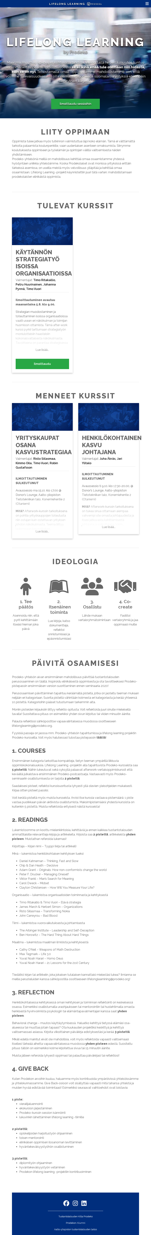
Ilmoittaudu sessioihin (75, 104)
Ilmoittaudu (42, 364)
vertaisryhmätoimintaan (94, 620)
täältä (101, 737)
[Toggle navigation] (147, 3)
